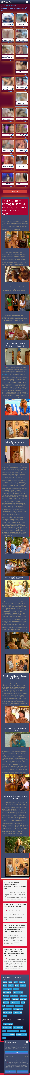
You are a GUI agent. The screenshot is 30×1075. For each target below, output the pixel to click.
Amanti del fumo (15, 1002)
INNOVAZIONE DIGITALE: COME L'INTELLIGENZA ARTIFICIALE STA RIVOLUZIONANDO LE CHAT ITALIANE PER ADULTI (15, 928)
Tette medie (15, 999)
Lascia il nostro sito (9, 1056)
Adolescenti (22, 982)
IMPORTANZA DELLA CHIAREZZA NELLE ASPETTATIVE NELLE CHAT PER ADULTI (15, 885)
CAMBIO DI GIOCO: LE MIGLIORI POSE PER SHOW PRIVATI (15, 906)
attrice (16, 218)
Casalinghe (6, 995)
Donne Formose (7, 1012)
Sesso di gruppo (7, 989)
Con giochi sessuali (18, 992)
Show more (15, 191)
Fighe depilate (14, 995)
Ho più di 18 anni (16, 1053)
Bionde (5, 982)
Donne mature (19, 1006)
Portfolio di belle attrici (7, 7)
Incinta (16, 985)
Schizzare (16, 989)
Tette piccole (6, 999)
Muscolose (6, 1002)
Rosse (15, 982)
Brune (10, 982)
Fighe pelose (23, 995)
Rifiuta (10, 1072)
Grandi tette (23, 999)
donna (17, 317)
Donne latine (10, 1006)
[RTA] (26, 1056)
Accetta (23, 1072)
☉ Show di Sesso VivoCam (8, 5)
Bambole (10, 985)
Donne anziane (7, 1009)
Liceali (4, 985)
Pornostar (23, 985)
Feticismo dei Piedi (18, 1009)
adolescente (5, 374)
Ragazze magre (18, 1012)
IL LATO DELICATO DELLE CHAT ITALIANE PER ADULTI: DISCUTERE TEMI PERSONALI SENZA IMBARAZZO (14, 953)
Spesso (5, 1016)
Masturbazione (7, 992)
